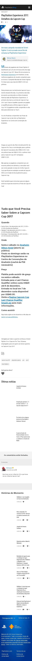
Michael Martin (11, 58)
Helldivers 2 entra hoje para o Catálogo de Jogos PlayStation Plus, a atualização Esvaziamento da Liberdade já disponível (23, 590)
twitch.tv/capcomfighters (9, 317)
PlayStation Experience (8, 74)
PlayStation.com (7, 651)
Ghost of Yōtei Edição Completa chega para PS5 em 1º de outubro (23, 573)
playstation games (16, 360)
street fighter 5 (5, 364)
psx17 (27, 360)
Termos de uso (20, 651)
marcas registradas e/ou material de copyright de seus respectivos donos (15, 642)
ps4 (23, 360)
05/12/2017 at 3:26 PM (11, 470)
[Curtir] (23, 501)
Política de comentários (20, 655)
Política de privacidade (5, 655)
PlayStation (10, 7)
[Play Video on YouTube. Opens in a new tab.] (27, 41)
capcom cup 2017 (6, 360)
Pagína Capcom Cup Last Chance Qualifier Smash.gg (15, 300)
